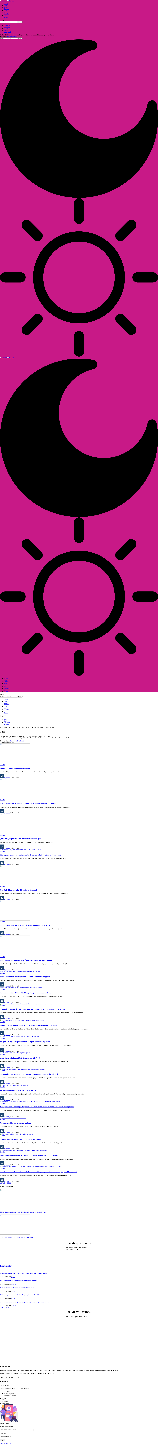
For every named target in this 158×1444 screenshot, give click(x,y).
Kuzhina (17, 741)
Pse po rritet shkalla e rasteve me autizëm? (16, 1123)
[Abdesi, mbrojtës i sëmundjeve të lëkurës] (15, 763)
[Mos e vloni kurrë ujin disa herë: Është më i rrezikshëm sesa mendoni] (15, 955)
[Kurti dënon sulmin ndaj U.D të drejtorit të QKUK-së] (15, 1053)
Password (3, 1433)
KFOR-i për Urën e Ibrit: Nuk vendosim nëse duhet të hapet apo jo (17, 1287)
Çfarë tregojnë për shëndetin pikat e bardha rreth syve (20, 839)
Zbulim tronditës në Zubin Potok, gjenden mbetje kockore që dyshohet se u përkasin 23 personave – (25, 1302)
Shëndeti (22, 741)
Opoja (13, 1298)
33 (8, 1183)
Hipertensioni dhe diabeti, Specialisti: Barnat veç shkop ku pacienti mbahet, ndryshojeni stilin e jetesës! (38, 1172)
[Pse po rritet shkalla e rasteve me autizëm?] (13, 1118)
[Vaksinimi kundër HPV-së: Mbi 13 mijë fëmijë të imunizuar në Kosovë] (21, 987)
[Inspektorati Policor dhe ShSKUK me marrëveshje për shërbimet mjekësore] (22, 1020)
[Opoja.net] (7, 1)
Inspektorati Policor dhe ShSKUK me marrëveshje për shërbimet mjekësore (28, 1025)
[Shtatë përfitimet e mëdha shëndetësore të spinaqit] (15, 885)
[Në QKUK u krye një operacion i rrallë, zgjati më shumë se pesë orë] (20, 1036)
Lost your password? (6, 1443)
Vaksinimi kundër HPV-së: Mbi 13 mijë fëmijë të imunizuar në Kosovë (26, 993)
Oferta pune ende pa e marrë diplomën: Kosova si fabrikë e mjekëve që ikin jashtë (30, 855)
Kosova (13, 1284)
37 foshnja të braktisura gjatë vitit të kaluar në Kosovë (20, 1139)
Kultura (12, 741)
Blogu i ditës (6, 1266)
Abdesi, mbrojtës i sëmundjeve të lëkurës (15, 768)
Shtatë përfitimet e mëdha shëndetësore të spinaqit (18, 890)
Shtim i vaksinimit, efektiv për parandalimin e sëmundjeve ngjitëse (25, 977)
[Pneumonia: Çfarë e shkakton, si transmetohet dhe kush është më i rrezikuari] (23, 1069)
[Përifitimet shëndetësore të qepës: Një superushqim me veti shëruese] (15, 920)
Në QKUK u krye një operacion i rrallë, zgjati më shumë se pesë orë (25, 1042)
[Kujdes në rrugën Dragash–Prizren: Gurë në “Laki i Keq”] (15, 1234)
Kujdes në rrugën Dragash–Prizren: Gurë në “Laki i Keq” (16, 1237)
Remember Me (6, 1436)
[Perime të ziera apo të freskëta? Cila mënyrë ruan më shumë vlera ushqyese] (15, 798)
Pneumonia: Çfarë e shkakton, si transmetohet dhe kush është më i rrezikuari (29, 1074)
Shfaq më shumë (12, 36)
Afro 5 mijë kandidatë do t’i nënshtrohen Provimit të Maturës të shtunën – (19, 1280)
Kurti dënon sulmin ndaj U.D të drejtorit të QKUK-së (20, 1058)
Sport (13, 1277)
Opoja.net (7, 778)
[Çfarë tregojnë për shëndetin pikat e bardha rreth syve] (15, 833)
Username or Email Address (8, 1430)
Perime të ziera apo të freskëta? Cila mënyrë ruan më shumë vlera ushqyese (28, 803)
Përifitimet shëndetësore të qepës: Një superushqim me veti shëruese (25, 925)
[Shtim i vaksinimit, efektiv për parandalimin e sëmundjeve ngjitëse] (20, 971)
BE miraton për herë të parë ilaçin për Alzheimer (18, 1090)
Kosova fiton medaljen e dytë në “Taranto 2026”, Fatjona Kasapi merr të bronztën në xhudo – (24, 1273)
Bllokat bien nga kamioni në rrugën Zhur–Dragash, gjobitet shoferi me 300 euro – (23, 1212)
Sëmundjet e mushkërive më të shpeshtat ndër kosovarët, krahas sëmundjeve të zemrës (32, 1009)
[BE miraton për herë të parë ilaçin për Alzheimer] (14, 1085)
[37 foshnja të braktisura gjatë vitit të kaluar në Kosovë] (16, 1134)
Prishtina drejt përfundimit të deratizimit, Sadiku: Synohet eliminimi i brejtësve (29, 1155)
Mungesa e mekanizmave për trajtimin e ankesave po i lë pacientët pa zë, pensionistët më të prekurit (37, 1107)
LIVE (1, 1269)
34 (10, 1183)
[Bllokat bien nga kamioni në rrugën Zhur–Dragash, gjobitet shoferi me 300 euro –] (15, 1209)
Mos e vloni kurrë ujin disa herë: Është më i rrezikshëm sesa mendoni (26, 960)
